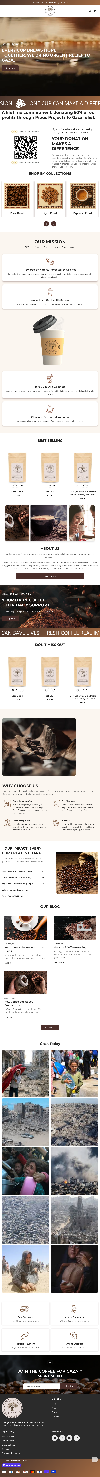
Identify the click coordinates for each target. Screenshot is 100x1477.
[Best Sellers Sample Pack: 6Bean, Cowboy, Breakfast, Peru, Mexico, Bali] (82, 468)
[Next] (79, 2)
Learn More (50, 576)
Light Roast (50, 213)
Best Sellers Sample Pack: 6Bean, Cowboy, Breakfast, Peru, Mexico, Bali (83, 493)
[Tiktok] (77, 1438)
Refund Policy (8, 1440)
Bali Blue (50, 492)
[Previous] (21, 2)
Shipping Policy (9, 1445)
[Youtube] (69, 1438)
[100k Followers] (62, 1438)
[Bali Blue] (50, 468)
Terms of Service (9, 1449)
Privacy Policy (8, 1436)
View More (50, 1027)
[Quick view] (22, 486)
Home (54, 1404)
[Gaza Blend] (17, 468)
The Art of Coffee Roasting (70, 947)
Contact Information (11, 1453)
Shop (54, 1408)
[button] (95, 11)
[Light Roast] (50, 196)
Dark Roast (17, 213)
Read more (9, 963)
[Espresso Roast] (83, 196)
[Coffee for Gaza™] (50, 11)
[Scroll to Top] (94, 1471)
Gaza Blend (17, 492)
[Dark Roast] (17, 196)
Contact (55, 1416)
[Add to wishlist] (17, 486)
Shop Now (10, 68)
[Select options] (13, 486)
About (54, 1412)
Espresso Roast (82, 213)
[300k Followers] (55, 1438)
